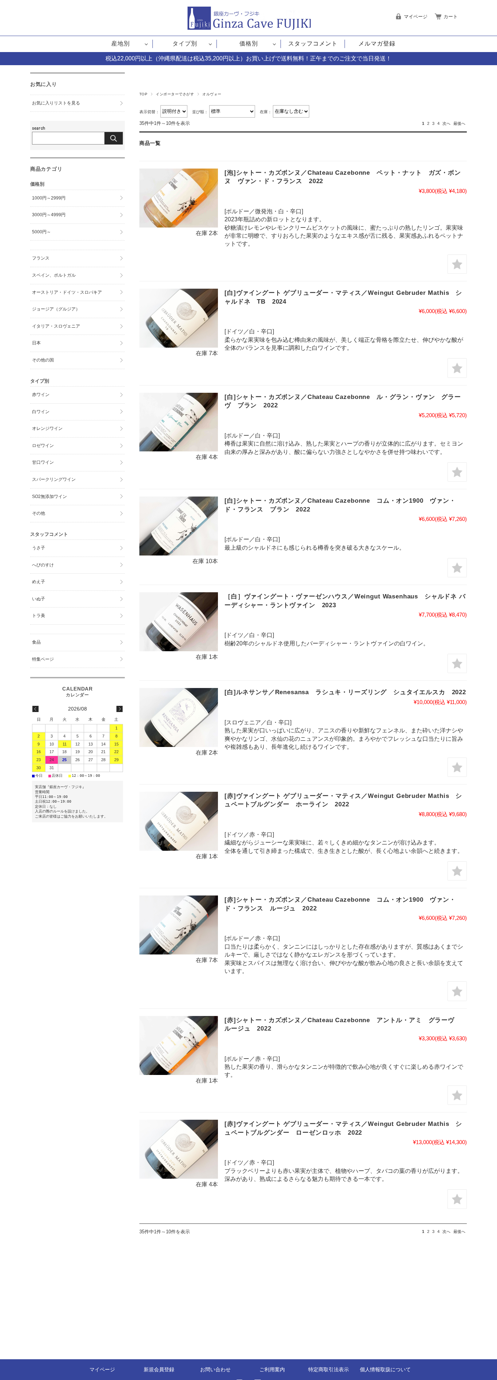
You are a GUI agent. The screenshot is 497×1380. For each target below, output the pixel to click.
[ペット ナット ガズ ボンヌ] (178, 198)
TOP (143, 94)
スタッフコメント (313, 43)
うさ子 (38, 547)
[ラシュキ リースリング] (178, 717)
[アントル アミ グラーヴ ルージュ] (178, 1045)
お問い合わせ (215, 1369)
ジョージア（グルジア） (56, 309)
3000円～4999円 (48, 214)
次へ (446, 123)
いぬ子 (38, 598)
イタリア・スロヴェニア (56, 326)
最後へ (459, 123)
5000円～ (41, 231)
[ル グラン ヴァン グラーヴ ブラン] (178, 422)
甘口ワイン (43, 462)
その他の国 (43, 360)
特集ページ (43, 659)
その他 (38, 513)
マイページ (102, 1369)
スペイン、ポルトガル (54, 275)
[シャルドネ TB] (178, 318)
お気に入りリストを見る (56, 103)
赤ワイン (40, 394)
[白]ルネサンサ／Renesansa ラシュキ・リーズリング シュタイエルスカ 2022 (345, 692)
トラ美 (38, 615)
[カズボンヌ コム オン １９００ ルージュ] (178, 924)
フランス (40, 258)
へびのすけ (43, 565)
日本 (36, 342)
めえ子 (38, 581)
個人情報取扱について (385, 1369)
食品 (36, 642)
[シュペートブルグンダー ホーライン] (178, 821)
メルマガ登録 (376, 43)
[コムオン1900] (178, 526)
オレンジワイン (47, 428)
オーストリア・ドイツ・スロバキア (67, 292)
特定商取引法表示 (328, 1369)
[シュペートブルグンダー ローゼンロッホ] (178, 1149)
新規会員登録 (159, 1369)
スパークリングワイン (54, 479)
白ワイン (40, 411)
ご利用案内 (272, 1369)
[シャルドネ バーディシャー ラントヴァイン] (178, 621)
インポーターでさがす (175, 94)
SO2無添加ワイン (49, 496)
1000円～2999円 (48, 198)
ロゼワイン (43, 445)
